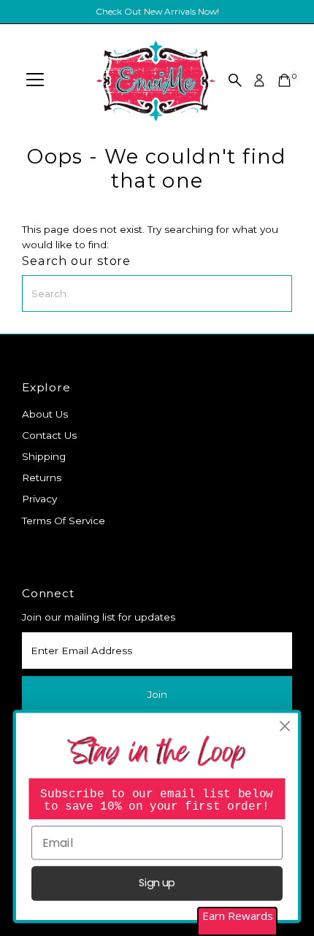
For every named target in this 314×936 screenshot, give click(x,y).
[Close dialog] (285, 727)
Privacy (39, 499)
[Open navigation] (35, 80)
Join (157, 694)
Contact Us (49, 435)
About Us (45, 414)
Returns (41, 477)
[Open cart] (284, 80)
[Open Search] (235, 80)
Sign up (157, 883)
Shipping (44, 456)
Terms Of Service (63, 520)
